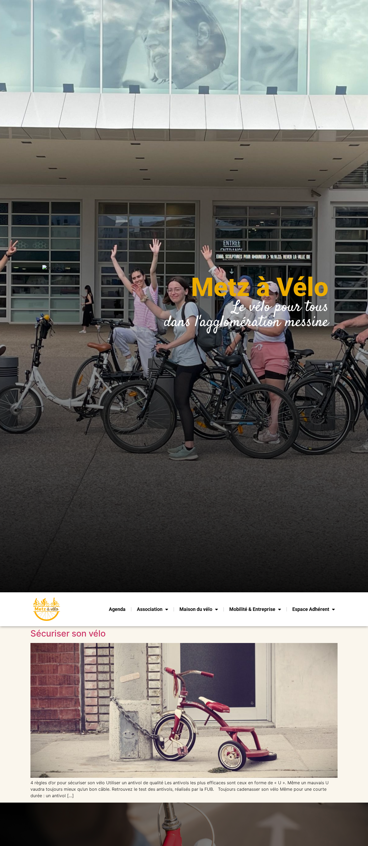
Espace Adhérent (310, 609)
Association (149, 609)
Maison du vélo (195, 609)
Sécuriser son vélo (68, 633)
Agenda (117, 609)
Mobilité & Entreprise (252, 609)
